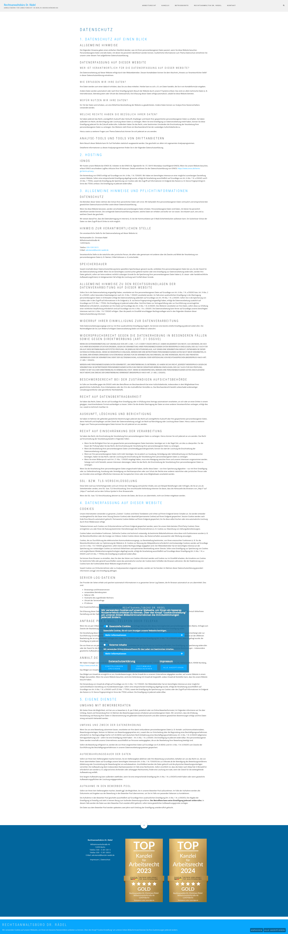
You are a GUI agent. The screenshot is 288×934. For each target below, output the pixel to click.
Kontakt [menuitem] (231, 5)
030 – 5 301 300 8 (103, 852)
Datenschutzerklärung (122, 661)
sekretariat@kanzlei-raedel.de (97, 250)
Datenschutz (105, 859)
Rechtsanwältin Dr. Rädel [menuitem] (208, 5)
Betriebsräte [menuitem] (182, 5)
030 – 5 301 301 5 (103, 850)
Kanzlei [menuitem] (166, 5)
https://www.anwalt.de (89, 665)
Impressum (94, 859)
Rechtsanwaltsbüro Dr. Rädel (20, 5)
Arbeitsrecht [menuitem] (149, 5)
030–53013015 (93, 247)
